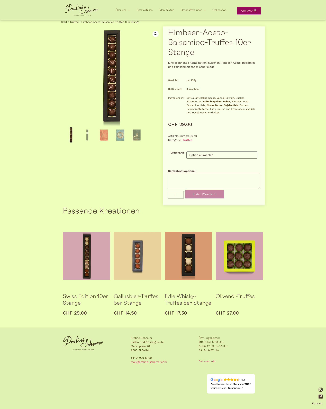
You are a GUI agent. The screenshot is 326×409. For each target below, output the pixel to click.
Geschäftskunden (191, 10)
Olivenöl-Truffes (235, 296)
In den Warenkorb (204, 194)
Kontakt (317, 403)
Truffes (74, 21)
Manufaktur (166, 10)
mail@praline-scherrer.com (149, 362)
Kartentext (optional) (182, 171)
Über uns (120, 10)
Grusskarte (177, 152)
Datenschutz (207, 361)
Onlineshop (219, 10)
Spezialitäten (145, 10)
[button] (155, 34)
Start (64, 21)
